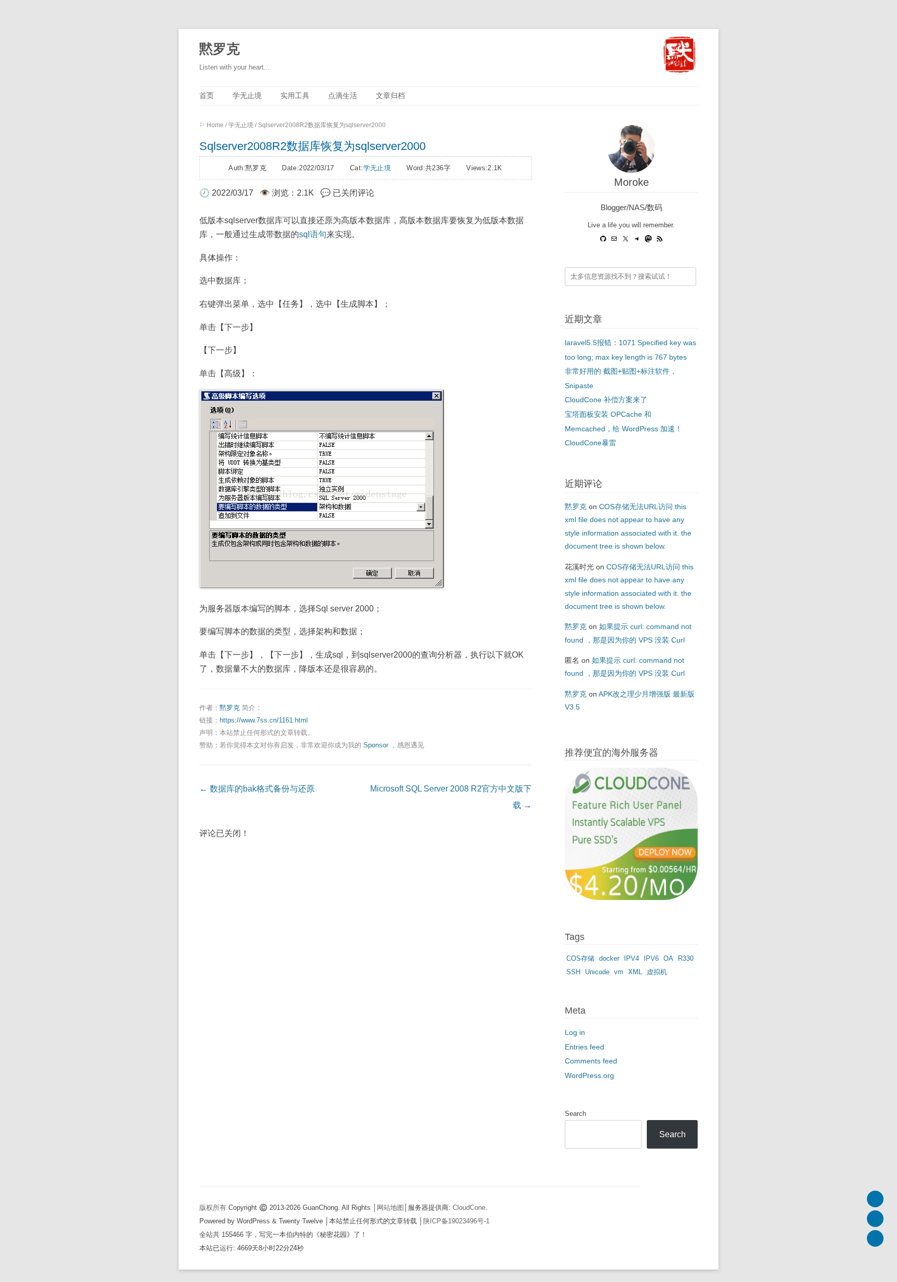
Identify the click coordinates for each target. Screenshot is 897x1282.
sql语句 (313, 234)
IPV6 (651, 958)
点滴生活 (342, 95)
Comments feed (591, 1061)
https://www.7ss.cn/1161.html (264, 720)
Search (575, 1113)
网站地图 (390, 1207)
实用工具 (294, 95)
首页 (206, 95)
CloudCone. (470, 1207)
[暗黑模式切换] (875, 1238)
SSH (573, 972)
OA (668, 958)
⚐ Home (211, 125)
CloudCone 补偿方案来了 (606, 400)
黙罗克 (219, 49)
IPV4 (631, 958)
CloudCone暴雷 (590, 443)
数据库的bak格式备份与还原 (257, 788)
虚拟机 (657, 972)
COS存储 (580, 958)
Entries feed (584, 1047)
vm (618, 972)
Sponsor (375, 745)
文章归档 (390, 95)
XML (635, 972)
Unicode (597, 972)
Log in (575, 1032)
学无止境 (247, 95)
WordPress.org (589, 1076)
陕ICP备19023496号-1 (456, 1221)
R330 (686, 958)
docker (609, 958)
